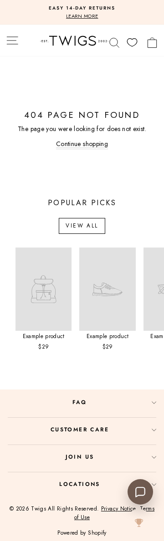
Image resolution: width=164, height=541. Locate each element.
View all (82, 226)
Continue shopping (82, 143)
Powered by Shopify (81, 533)
